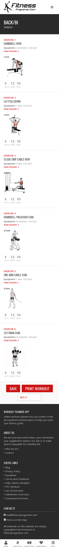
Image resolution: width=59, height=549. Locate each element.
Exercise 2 (10, 97)
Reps (13, 87)
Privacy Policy (12, 471)
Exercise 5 (10, 271)
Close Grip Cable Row (17, 159)
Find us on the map (16, 519)
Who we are (11, 448)
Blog (7, 467)
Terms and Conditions (17, 479)
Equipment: (10, 47)
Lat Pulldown (12, 101)
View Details (10, 51)
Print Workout (37, 388)
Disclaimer (11, 475)
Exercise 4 (10, 213)
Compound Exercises (16, 498)
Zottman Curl (12, 333)
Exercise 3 (10, 155)
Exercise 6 (10, 329)
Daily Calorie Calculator (17, 482)
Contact (9, 452)
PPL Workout (12, 486)
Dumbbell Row (12, 43)
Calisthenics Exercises (17, 494)
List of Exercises (14, 490)
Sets (7, 87)
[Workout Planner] (20, 7)
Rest (19, 87)
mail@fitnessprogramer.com (21, 514)
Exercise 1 (10, 39)
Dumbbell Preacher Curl (19, 217)
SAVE (13, 388)
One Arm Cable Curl (16, 275)
